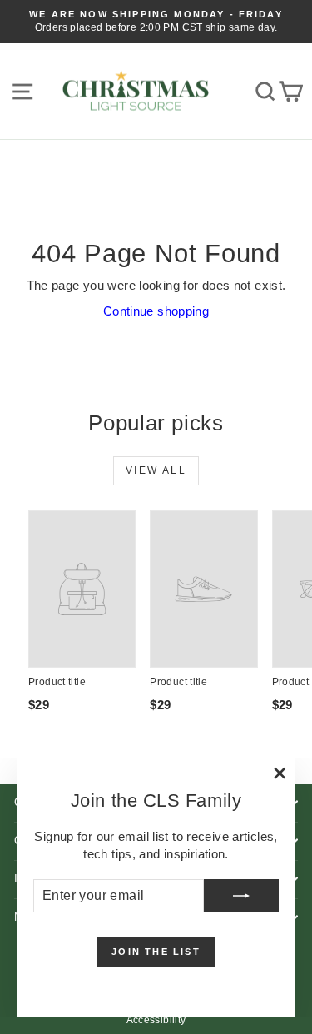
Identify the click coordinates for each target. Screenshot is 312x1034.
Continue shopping (156, 311)
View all (156, 470)
